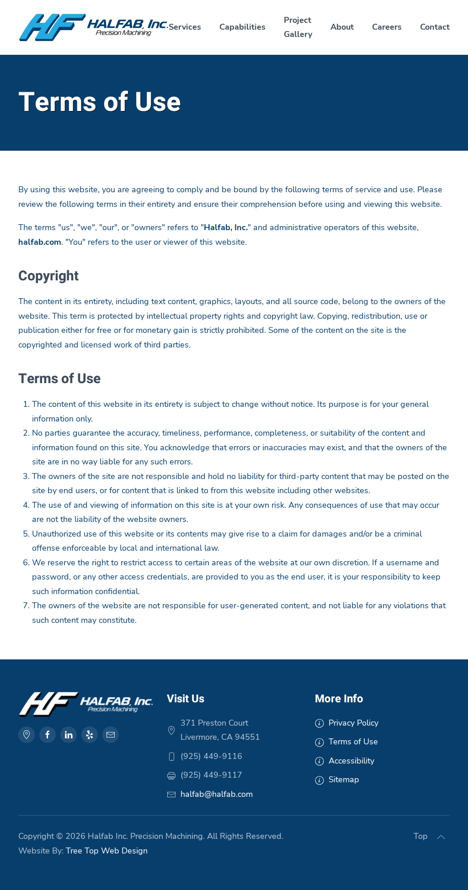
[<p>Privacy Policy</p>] (319, 722)
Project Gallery (298, 27)
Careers (387, 26)
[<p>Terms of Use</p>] (319, 741)
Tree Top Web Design (107, 850)
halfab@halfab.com (217, 794)
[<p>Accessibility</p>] (319, 760)
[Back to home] (93, 27)
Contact (435, 26)
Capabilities (242, 26)
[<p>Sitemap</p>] (319, 779)
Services (185, 26)
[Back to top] (441, 837)
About (342, 26)
